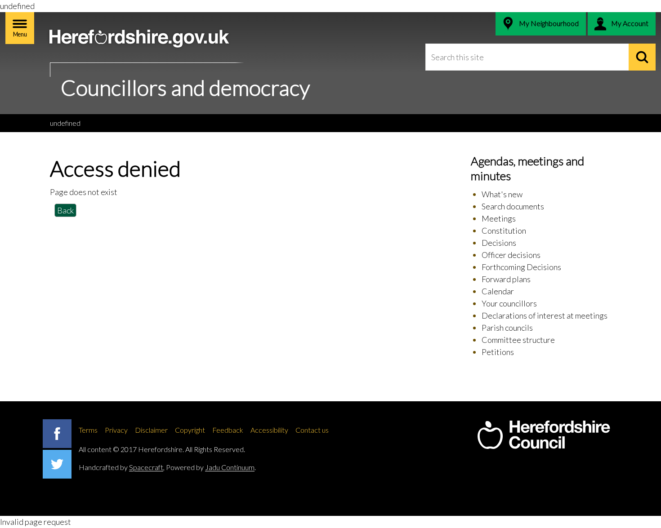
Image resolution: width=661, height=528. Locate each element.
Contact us (312, 430)
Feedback (227, 430)
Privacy (116, 430)
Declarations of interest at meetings (544, 315)
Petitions (498, 352)
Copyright (190, 430)
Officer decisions (511, 255)
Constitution (504, 230)
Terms (88, 430)
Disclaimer (151, 430)
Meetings (499, 218)
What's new (502, 194)
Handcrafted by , (122, 467)
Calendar (498, 291)
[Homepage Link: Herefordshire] (543, 435)
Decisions (499, 243)
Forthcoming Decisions (521, 267)
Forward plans (506, 279)
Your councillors (509, 303)
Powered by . (211, 467)
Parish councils (507, 328)
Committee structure (518, 340)
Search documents (513, 206)
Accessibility (269, 430)
